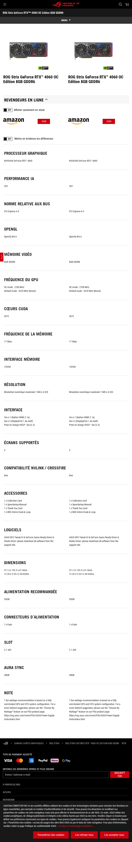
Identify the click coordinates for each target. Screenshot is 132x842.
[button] (5, 4)
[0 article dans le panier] (127, 4)
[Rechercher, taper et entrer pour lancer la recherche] (120, 4)
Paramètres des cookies (51, 834)
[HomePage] (5, 743)
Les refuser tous (84, 834)
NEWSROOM (8, 799)
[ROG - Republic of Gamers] (66, 4)
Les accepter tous (114, 834)
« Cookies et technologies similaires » (75, 826)
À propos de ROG (11, 784)
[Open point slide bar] (1, 257)
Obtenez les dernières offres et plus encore (28, 769)
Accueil (7, 792)
